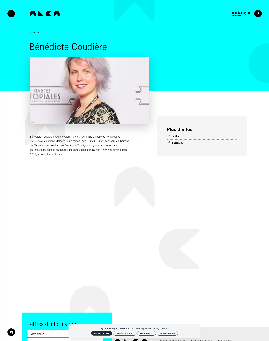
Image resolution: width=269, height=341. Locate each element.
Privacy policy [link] (167, 333)
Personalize (146, 333)
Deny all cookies (125, 333)
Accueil (33, 33)
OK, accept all (101, 333)
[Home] (45, 14)
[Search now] (258, 13)
